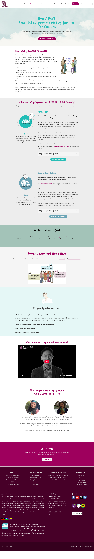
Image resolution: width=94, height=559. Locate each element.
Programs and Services (13, 480)
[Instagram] (81, 497)
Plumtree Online (82, 484)
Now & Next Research (58, 480)
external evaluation (74, 259)
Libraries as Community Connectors (58, 475)
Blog (62, 3)
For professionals (42, 3)
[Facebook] (73, 497)
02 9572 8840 (57, 496)
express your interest (65, 237)
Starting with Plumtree (13, 475)
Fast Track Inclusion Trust (61, 146)
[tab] (47, 317)
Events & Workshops (13, 484)
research (62, 259)
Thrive (81, 546)
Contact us (67, 3)
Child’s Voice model (46, 183)
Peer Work (35, 484)
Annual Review (81, 482)
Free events (57, 3)
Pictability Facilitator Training (58, 477)
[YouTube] (77, 497)
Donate (75, 3)
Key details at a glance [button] (48, 211)
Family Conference (35, 480)
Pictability (36, 482)
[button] (58, 154)
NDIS (12, 482)
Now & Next (35, 475)
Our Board (82, 480)
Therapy (26, 3)
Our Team (82, 478)
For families (32, 3)
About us (50, 3)
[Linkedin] (85, 497)
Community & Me (35, 477)
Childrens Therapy (13, 477)
